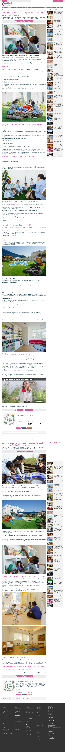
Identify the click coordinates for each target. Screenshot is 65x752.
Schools (16, 718)
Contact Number (20, 421)
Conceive (39, 708)
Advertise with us (51, 711)
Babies (38, 711)
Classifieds (9, 7)
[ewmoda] (51, 733)
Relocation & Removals (30, 708)
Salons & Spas (39, 7)
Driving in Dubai (29, 718)
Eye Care (27, 735)
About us (50, 710)
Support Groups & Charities (6, 715)
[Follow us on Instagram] (53, 707)
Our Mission (50, 713)
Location (18, 689)
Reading (5, 240)
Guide (4, 7)
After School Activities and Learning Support (19, 722)
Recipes (38, 723)
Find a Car (28, 717)
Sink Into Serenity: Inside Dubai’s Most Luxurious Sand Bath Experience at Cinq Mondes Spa (58, 61)
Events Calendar (18, 708)
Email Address (19, 692)
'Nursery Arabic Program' (17, 69)
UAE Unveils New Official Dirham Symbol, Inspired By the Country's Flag (58, 105)
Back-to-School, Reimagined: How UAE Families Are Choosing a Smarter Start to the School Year (58, 74)
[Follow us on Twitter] (51, 707)
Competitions (17, 711)
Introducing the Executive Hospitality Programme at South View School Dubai (58, 136)
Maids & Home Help (6, 722)
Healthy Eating (40, 726)
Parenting (39, 715)
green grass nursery (8, 432)
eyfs (14, 432)
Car (34, 7)
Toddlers (39, 712)
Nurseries (13, 9)
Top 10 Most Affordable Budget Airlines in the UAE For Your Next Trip (58, 78)
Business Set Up (17, 729)
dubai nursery (35, 432)
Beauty (38, 733)
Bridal (38, 738)
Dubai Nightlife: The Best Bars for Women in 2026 (58, 21)
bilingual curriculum (19, 432)
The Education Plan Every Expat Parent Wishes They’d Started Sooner (58, 56)
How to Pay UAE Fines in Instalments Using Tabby (58, 65)
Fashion (38, 732)
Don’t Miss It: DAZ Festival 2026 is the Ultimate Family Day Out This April (58, 43)
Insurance (16, 730)
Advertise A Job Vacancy (7, 733)
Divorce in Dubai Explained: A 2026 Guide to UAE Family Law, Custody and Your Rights (58, 25)
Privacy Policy (51, 723)
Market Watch (51, 717)
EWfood (55, 7)
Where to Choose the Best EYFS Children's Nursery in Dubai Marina (58, 127)
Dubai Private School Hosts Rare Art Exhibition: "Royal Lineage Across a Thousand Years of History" (58, 52)
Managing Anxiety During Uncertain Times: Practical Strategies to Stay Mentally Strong (58, 30)
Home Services (28, 711)
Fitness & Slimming (29, 734)
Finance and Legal (18, 726)
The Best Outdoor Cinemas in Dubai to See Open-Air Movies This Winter (58, 131)
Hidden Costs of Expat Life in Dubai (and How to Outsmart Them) (58, 96)
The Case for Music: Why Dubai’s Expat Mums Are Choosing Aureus (58, 17)
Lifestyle (30, 7)
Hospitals (27, 729)
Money (26, 7)
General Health (28, 727)
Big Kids (38, 714)
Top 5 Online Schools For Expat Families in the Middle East (58, 92)
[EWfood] (51, 735)
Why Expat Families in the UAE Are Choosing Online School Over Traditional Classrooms (58, 39)
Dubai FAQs (5, 712)
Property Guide (17, 728)
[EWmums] (51, 731)
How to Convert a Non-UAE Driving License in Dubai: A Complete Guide (58, 123)
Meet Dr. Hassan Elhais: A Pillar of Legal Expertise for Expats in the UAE (58, 140)
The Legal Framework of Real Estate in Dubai (58, 34)
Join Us (56, 0)
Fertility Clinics (28, 730)
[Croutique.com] (51, 738)
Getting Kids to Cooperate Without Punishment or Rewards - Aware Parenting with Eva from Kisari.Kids (58, 70)
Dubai (4, 0)
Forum (4, 708)
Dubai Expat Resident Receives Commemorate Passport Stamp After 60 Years (58, 87)
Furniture (4, 723)
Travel (38, 736)
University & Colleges (18, 719)
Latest (16, 712)
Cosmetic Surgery (29, 731)
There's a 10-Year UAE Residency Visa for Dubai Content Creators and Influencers (58, 114)
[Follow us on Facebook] (49, 707)
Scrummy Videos (40, 728)
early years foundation (27, 432)
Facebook (24, 428)
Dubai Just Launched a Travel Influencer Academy (58, 101)
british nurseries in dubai (29, 698)
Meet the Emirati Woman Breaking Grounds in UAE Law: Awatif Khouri (58, 154)
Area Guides (5, 710)
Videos (38, 739)
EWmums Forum (40, 718)
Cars (4, 719)
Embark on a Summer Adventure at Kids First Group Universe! (58, 83)
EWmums (51, 7)
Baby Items (5, 720)
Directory (27, 726)
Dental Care (28, 733)
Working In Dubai (6, 732)
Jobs (13, 7)
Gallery (16, 710)
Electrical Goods (6, 724)
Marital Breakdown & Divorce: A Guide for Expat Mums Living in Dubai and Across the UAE (58, 47)
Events (17, 7)
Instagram (30, 428)
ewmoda (60, 7)
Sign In (60, 0)
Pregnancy (39, 710)
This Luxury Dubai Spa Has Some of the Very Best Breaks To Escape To (58, 145)
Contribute (50, 714)
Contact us (50, 716)
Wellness (45, 7)
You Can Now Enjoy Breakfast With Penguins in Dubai (58, 118)
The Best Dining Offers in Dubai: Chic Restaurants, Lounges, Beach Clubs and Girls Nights (58, 12)
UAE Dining (39, 722)
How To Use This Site (52, 720)
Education (22, 7)
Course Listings (6, 730)
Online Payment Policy (52, 719)
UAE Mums (39, 716)
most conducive (14, 204)
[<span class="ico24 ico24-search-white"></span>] (51, 1)
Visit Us (18, 428)
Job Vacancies (6, 729)
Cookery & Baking (40, 725)
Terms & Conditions (52, 721)
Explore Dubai (5, 711)
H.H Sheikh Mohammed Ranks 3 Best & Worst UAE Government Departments (58, 109)
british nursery (21, 698)
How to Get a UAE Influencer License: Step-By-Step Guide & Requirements (58, 149)
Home (38, 735)
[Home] (11, 4)
